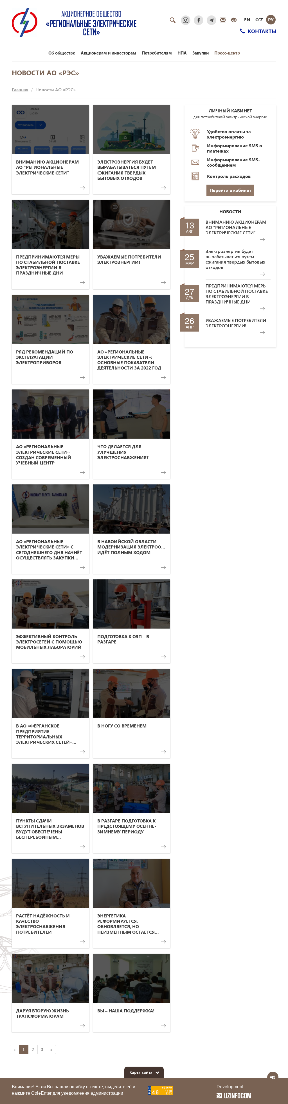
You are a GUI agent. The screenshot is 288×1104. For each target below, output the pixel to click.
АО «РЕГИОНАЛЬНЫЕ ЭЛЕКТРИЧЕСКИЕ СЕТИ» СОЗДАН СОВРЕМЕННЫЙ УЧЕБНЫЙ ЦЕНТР (43, 454)
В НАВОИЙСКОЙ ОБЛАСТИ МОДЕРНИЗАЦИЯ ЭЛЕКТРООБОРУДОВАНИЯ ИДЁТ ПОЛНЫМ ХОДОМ (131, 547)
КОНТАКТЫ (261, 31)
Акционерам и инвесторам (108, 53)
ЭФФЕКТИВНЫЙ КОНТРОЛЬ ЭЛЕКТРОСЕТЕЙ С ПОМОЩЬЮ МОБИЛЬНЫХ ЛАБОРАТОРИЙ (49, 642)
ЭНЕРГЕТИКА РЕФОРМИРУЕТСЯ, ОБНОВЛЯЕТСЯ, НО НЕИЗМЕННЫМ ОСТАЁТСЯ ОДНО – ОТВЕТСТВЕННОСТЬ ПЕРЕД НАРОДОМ (127, 924)
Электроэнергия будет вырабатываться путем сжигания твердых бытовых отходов (126, 170)
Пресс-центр (227, 53)
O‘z (259, 19)
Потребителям (157, 53)
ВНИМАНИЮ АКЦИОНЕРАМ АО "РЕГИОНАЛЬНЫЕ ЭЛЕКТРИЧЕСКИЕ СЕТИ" (47, 167)
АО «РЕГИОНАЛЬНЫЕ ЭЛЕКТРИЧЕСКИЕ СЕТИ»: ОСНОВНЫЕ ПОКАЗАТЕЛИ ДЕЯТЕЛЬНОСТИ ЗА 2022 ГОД (129, 360)
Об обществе (61, 53)
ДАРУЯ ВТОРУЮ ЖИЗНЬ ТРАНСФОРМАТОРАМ (42, 1013)
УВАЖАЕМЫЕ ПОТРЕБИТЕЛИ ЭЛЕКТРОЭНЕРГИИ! (129, 259)
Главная (20, 89)
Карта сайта (140, 1072)
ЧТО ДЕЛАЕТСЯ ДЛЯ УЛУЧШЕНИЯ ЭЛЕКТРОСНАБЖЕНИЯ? (122, 452)
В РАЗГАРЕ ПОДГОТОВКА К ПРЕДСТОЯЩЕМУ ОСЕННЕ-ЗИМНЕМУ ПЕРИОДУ (126, 826)
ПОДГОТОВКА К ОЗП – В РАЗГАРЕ (123, 639)
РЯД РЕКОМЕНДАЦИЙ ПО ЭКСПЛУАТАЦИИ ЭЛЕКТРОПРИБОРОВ (44, 357)
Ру (271, 19)
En (247, 19)
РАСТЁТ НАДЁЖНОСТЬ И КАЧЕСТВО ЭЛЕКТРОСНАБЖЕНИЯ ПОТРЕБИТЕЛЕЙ (43, 924)
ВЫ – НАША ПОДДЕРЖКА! (125, 1010)
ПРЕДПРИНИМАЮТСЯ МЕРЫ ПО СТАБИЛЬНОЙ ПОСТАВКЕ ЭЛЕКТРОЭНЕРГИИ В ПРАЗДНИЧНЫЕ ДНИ (48, 265)
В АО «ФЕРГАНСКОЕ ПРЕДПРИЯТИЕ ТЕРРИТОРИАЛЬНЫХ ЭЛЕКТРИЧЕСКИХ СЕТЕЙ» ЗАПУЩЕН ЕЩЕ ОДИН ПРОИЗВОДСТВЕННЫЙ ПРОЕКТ (44, 734)
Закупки (200, 53)
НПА (182, 53)
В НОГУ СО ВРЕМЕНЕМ (122, 725)
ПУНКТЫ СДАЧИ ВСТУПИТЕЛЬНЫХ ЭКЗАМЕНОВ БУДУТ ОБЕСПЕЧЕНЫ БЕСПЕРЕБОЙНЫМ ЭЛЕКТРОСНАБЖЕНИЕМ (50, 829)
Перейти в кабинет (230, 190)
